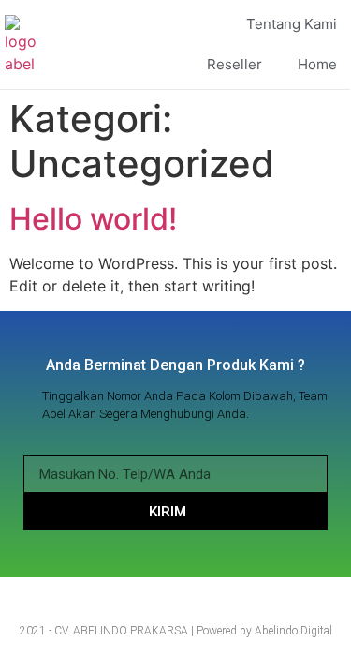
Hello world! (93, 219)
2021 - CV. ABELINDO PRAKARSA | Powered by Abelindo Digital (176, 630)
